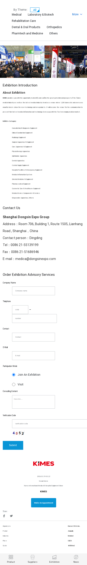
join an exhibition (29, 374)
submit (13, 445)
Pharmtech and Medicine (27, 33)
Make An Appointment (43, 503)
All (34, 10)
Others (53, 33)
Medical (17, 14)
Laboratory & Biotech (41, 14)
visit (20, 384)
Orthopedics (54, 27)
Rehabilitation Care (24, 21)
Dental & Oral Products (26, 27)
